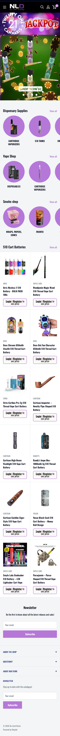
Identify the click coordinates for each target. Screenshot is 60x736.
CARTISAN (36, 398)
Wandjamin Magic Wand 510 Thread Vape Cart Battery (44, 291)
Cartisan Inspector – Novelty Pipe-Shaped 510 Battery (44, 406)
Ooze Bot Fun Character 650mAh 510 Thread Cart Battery (44, 348)
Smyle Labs (37, 283)
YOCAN (35, 513)
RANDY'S (36, 455)
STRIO (5, 398)
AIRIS (5, 283)
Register (17, 301)
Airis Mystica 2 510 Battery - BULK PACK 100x (13, 291)
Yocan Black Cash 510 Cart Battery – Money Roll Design (43, 521)
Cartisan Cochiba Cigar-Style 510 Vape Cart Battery (14, 521)
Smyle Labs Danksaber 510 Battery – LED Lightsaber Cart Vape (13, 578)
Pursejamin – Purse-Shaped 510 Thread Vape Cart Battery (44, 578)
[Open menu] (4, 7)
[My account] (48, 7)
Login (8, 301)
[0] (54, 7)
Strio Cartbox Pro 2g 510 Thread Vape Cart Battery (15, 404)
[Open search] (42, 7)
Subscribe (30, 634)
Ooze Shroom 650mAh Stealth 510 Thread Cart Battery (14, 348)
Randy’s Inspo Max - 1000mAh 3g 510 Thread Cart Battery (44, 464)
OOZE (5, 341)
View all (53, 111)
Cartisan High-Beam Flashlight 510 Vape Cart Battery (14, 464)
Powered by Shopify (10, 729)
